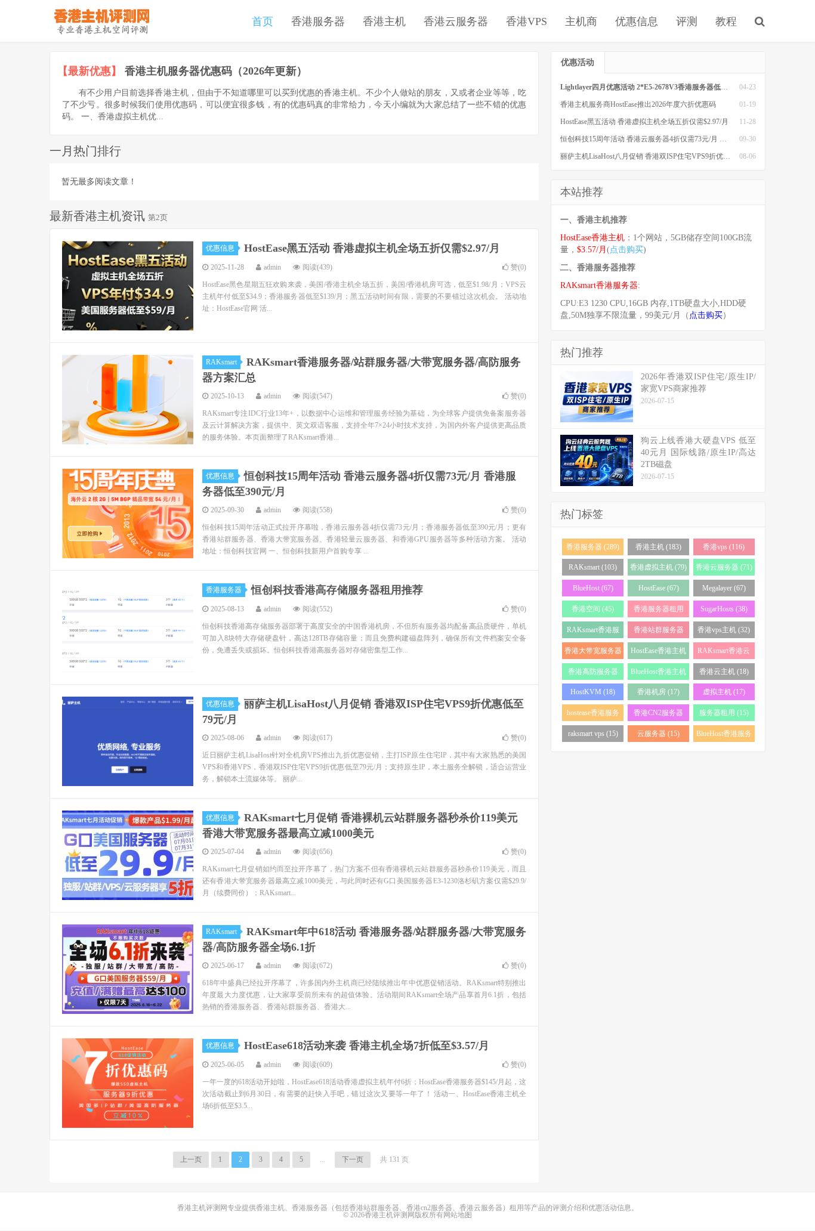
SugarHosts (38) (724, 609)
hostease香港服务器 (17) (593, 715)
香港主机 (384, 21)
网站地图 (457, 1215)
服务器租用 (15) (724, 713)
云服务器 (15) (658, 733)
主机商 (581, 21)
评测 (686, 21)
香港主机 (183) (658, 547)
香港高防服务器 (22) (593, 673)
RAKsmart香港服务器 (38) (593, 632)
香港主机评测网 (99, 21)
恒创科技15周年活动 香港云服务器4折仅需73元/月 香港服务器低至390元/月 (678, 139)
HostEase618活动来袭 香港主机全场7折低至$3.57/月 (366, 1045)
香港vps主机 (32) (723, 630)
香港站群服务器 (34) (659, 632)
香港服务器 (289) (592, 547)
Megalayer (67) (724, 588)
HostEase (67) (658, 588)
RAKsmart (221, 362)
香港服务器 (318, 21)
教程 (726, 21)
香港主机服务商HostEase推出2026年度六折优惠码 (638, 104)
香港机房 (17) (658, 692)
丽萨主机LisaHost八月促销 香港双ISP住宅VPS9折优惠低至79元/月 (664, 156)
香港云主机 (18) (724, 671)
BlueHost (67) (593, 588)
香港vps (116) (724, 547)
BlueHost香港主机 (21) (658, 673)
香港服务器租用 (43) (659, 611)
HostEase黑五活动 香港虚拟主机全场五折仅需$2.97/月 (372, 248)
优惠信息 (636, 21)
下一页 (352, 1159)
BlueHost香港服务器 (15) (724, 735)
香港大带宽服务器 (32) (593, 653)
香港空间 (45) (593, 609)
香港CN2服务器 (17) (658, 715)
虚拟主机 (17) (724, 692)
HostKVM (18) (592, 692)
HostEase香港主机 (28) (658, 653)
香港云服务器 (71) (724, 567)
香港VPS (526, 21)
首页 (262, 21)
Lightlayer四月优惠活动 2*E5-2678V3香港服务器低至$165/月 (655, 87)
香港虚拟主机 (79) (658, 567)
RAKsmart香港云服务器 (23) (723, 653)
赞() (518, 267)
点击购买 (626, 249)
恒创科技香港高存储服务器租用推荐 (337, 590)
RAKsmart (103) (593, 567)
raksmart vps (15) (593, 733)
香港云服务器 (456, 21)
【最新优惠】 (89, 71)
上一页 (191, 1159)
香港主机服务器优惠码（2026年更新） (216, 71)
